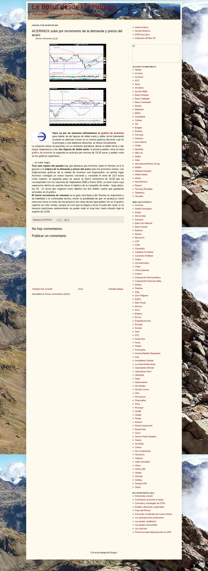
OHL (137, 393)
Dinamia (139, 288)
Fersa (137, 342)
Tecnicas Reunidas (144, 189)
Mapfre (138, 167)
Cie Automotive (142, 263)
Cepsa (138, 259)
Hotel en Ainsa (141, 27)
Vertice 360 (140, 469)
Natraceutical (141, 382)
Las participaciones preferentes (149, 517)
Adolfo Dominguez (143, 208)
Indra (137, 160)
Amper (138, 212)
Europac (139, 324)
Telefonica (139, 192)
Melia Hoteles (141, 174)
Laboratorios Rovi (143, 371)
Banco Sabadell (142, 98)
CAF (137, 241)
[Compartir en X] (63, 220)
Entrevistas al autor (144, 496)
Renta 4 (138, 422)
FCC (137, 335)
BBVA (138, 113)
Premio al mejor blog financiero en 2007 (153, 532)
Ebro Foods (140, 302)
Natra (137, 378)
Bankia (138, 106)
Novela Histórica (142, 31)
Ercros (138, 317)
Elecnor (138, 306)
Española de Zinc (143, 321)
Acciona (138, 73)
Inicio (80, 289)
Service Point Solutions (145, 436)
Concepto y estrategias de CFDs (150, 503)
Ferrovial (139, 135)
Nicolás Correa (142, 389)
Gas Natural (140, 142)
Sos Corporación (143, 451)
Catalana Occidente (144, 252)
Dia (136, 124)
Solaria (138, 447)
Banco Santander (143, 102)
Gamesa (139, 138)
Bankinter (139, 109)
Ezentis (138, 328)
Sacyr (138, 433)
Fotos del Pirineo (142, 510)
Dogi (137, 292)
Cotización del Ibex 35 (145, 38)
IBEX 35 (139, 153)
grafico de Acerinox (42, 152)
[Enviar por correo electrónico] (57, 220)
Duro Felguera (141, 295)
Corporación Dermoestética (147, 277)
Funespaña (140, 350)
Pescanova (140, 396)
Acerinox (139, 77)
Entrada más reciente (42, 289)
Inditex (138, 156)
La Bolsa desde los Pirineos (74, 6)
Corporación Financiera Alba (148, 281)
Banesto (139, 230)
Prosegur (139, 407)
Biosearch (139, 237)
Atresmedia (140, 216)
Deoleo (138, 284)
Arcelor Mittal (141, 91)
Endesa (138, 131)
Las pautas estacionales (146, 525)
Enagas (138, 127)
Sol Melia (139, 444)
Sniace (138, 440)
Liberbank (139, 375)
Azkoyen (139, 219)
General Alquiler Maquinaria (147, 353)
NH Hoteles (140, 386)
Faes (137, 331)
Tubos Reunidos (142, 462)
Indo (137, 357)
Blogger (113, 552)
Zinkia (138, 487)
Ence (137, 310)
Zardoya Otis (141, 483)
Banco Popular (142, 95)
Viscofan (139, 196)
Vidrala (138, 472)
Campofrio (140, 248)
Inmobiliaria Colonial (144, 360)
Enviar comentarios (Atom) (57, 294)
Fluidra (138, 346)
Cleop (137, 266)
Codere (138, 274)
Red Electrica (141, 182)
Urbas (138, 465)
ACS (137, 80)
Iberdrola (139, 149)
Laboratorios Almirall (144, 368)
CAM (137, 245)
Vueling (138, 480)
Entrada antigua (116, 289)
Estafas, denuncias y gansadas (149, 507)
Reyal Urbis (140, 429)
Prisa (137, 404)
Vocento (138, 476)
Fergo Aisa (140, 339)
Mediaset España (143, 171)
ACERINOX (47, 220)
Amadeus (139, 87)
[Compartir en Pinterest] (68, 220)
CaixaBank (140, 116)
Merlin (138, 178)
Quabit (138, 411)
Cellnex (138, 120)
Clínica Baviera (142, 270)
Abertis (138, 69)
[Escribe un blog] (60, 220)
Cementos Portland (144, 256)
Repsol (138, 185)
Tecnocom (140, 454)
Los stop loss (141, 528)
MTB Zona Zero (142, 34)
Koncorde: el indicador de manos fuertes (153, 514)
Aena (137, 84)
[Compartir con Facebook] (65, 220)
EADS (138, 299)
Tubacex (139, 458)
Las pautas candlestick (145, 521)
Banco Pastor (141, 227)
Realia (138, 418)
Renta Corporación (143, 425)
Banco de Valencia (143, 223)
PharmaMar (140, 400)
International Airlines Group (147, 163)
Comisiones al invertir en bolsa (149, 499)
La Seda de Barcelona (145, 364)
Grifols (138, 145)
